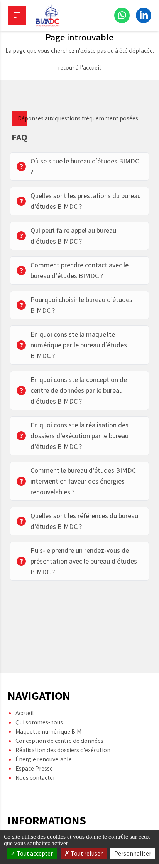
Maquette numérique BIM (48, 731)
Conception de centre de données (59, 741)
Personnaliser (132, 853)
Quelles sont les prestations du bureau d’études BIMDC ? (85, 201)
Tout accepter (34, 853)
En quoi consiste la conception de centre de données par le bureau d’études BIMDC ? (78, 390)
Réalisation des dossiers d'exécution (62, 750)
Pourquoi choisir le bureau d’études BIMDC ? (81, 305)
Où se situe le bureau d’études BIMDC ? (84, 166)
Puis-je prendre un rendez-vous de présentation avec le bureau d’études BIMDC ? (83, 561)
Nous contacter (35, 778)
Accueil (24, 713)
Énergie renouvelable (43, 759)
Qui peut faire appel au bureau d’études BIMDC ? (73, 235)
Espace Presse (34, 768)
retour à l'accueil (79, 67)
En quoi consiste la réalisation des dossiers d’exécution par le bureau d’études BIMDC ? (79, 435)
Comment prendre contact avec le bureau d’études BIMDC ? (79, 270)
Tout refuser (86, 853)
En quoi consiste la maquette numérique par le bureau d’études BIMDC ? (78, 345)
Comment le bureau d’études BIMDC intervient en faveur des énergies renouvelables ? (83, 481)
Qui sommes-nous (39, 722)
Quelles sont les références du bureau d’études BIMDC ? (84, 521)
